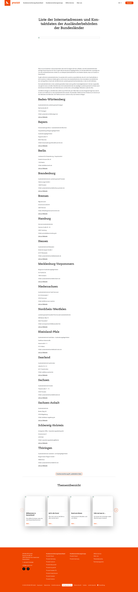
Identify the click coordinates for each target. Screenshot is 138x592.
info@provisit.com (27, 565)
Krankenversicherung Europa (78, 553)
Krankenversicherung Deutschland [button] (33, 3)
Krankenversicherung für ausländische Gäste (68, 474)
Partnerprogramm (99, 562)
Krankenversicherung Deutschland (55, 553)
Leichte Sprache (92, 585)
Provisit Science (50, 579)
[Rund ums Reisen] (80, 503)
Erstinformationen (55, 585)
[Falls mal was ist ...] (103, 503)
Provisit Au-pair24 (51, 567)
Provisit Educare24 (51, 564)
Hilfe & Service (70, 3)
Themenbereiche (98, 559)
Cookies (85, 585)
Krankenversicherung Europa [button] (54, 3)
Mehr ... (28, 523)
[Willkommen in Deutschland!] (35, 503)
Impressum (40, 585)
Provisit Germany (51, 559)
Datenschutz (47, 585)
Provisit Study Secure (52, 573)
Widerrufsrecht (77, 585)
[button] (116, 510)
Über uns (79, 3)
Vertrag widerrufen (67, 585)
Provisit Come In (50, 562)
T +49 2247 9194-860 (27, 562)
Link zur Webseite (42, 117)
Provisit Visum (50, 556)
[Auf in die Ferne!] (58, 503)
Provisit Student (50, 576)
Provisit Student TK (51, 570)
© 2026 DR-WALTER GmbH (29, 585)
